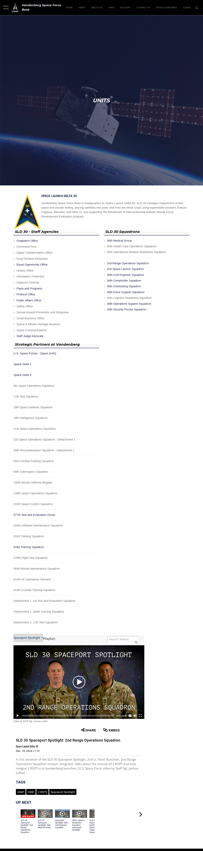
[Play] (17, 715)
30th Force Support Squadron (125, 292)
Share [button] (90, 730)
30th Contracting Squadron (124, 286)
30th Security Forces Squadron (126, 309)
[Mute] (135, 715)
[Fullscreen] (140, 715)
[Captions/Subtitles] (130, 715)
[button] (5, 7)
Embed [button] (114, 730)
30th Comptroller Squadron (124, 280)
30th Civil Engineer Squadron (125, 274)
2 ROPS (42, 792)
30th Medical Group (119, 240)
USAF (20, 792)
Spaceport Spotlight (27, 638)
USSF (31, 792)
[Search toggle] (197, 7)
